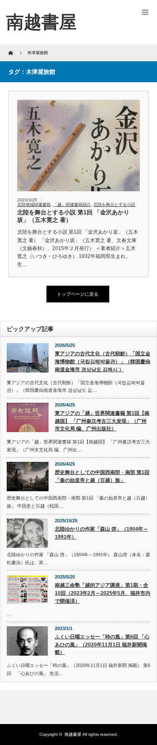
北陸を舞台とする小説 (114, 204)
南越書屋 (72, 734)
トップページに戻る (77, 294)
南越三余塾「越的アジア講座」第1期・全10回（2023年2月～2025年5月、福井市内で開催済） (102, 593)
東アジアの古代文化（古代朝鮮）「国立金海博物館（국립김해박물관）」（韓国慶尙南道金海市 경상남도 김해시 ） (102, 361)
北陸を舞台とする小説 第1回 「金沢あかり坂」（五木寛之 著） (73, 216)
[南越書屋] (41, 22)
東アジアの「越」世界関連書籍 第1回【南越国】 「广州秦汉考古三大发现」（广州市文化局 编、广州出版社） (102, 421)
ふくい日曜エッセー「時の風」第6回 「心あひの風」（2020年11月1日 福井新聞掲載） (102, 644)
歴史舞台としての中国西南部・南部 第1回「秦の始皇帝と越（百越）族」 (102, 476)
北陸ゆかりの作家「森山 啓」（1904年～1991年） (101, 533)
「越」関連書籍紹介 (72, 204)
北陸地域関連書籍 (34, 204)
